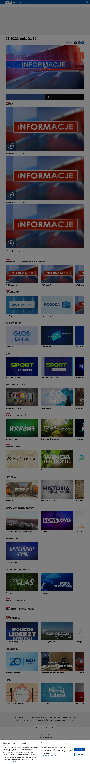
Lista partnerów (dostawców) (49, 755)
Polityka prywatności (16, 761)
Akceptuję (80, 749)
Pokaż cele (80, 754)
